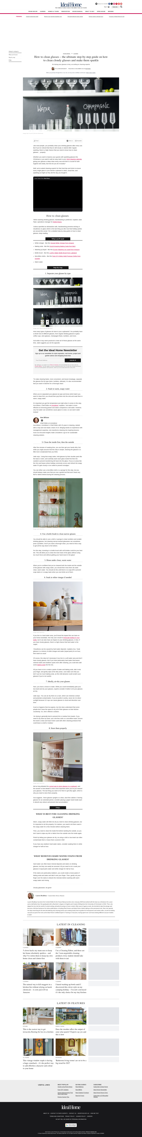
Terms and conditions (57, 1116)
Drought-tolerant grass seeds (75, 16)
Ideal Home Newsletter (100, 1089)
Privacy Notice (38, 366)
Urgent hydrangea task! (32, 16)
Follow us (71, 140)
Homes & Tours (53, 11)
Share (37, 140)
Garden (42, 11)
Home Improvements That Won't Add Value (65, 1093)
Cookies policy (81, 1116)
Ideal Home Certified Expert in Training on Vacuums (62, 912)
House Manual (77, 11)
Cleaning (75, 53)
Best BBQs (79, 1089)
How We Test (94, 1113)
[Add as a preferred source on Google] (71, 1125)
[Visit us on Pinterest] (116, 4)
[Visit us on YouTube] (121, 4)
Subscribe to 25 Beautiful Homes (101, 1096)
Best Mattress (79, 1087)
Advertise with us (83, 1113)
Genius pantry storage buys (96, 16)
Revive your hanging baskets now (53, 16)
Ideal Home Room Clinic (101, 1092)
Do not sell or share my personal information (71, 1119)
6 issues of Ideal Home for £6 (116, 16)
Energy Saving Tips (63, 1097)
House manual (66, 53)
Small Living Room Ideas (65, 1087)
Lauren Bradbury (62, 68)
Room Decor (33, 11)
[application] (58, 194)
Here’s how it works (90, 72)
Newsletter (79, 140)
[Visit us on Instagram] (114, 4)
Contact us (72, 1113)
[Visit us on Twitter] (112, 4)
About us (46, 1113)
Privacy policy (70, 1116)
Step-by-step (12, 57)
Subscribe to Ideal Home (101, 1087)
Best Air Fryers (80, 1095)
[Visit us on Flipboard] (119, 4)
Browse (111, 11)
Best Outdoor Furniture (82, 1092)
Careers (89, 1116)
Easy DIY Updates (63, 1089)
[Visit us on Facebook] (109, 4)
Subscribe (115, 7)
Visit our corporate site (91, 1131)
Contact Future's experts (59, 1113)
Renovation (65, 11)
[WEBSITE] (42, 420)
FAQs (10, 60)
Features (88, 68)
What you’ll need (13, 54)
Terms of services (54, 364)
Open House (101, 11)
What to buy (89, 11)
